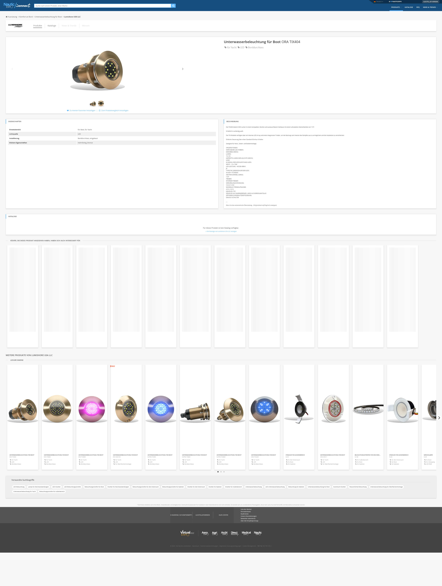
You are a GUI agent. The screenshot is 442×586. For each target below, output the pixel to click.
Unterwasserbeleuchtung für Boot (319, 487)
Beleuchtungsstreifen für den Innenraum (146, 487)
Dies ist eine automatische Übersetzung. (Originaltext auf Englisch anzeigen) (251, 205)
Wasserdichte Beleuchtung (358, 487)
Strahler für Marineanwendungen (118, 487)
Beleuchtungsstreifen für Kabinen (173, 487)
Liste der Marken (246, 509)
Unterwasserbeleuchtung (254, 487)
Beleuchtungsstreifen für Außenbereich (52, 491)
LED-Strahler (56, 487)
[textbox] (102, 6)
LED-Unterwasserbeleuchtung (275, 487)
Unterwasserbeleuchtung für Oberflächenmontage (386, 487)
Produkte (395, 7)
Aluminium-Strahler (339, 487)
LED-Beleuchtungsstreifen (72, 487)
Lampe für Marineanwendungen (38, 487)
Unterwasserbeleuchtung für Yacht (24, 491)
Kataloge (409, 7)
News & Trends (429, 7)
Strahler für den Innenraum (196, 487)
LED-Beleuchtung (18, 487)
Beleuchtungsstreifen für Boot (94, 487)
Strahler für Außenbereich (233, 487)
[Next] (182, 69)
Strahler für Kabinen (215, 487)
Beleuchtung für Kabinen (296, 487)
